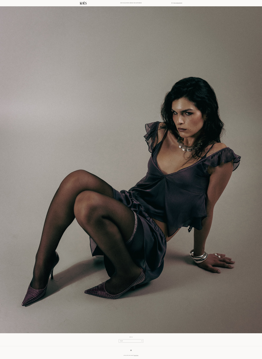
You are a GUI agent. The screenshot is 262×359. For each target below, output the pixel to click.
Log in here (136, 355)
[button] (176, 3)
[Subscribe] (141, 341)
